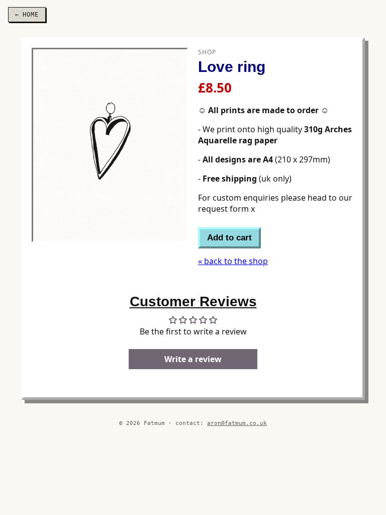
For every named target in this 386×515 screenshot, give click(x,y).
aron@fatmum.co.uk (237, 423)
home (27, 14)
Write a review (193, 359)
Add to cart (229, 237)
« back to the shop (233, 261)
